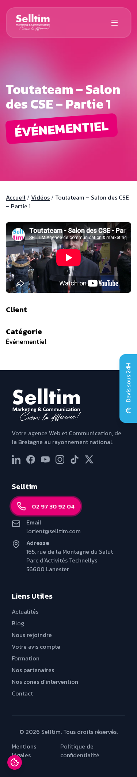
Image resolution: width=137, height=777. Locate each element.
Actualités (25, 611)
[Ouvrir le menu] (114, 22)
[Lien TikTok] (74, 459)
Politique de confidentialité (79, 750)
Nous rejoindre (32, 634)
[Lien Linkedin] (16, 459)
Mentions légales (24, 750)
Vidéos (40, 197)
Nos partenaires (33, 670)
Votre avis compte (36, 646)
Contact (22, 693)
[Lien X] (89, 459)
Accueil (16, 197)
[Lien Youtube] (45, 459)
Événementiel (26, 341)
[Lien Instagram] (60, 459)
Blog (18, 623)
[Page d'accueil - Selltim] (68, 405)
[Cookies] (14, 762)
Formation (25, 658)
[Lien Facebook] (30, 459)
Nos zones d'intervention (45, 681)
